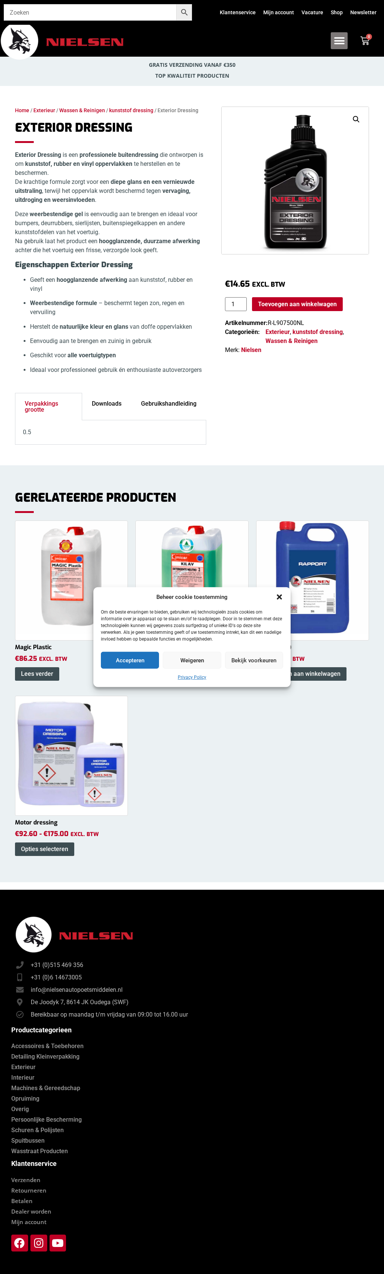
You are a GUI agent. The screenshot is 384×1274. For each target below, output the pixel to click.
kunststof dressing (131, 110)
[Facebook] (19, 1243)
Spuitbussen (28, 1140)
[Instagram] (38, 1243)
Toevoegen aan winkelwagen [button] (301, 673)
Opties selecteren (44, 849)
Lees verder (37, 673)
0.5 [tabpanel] (27, 432)
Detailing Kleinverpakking (45, 1056)
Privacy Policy (192, 677)
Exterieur (44, 110)
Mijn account (278, 12)
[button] (279, 597)
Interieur (22, 1077)
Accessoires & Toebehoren (47, 1046)
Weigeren (192, 660)
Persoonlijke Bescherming (46, 1119)
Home (22, 110)
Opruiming (25, 1098)
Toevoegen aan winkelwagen (297, 304)
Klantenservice (238, 12)
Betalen (22, 1201)
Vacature (312, 12)
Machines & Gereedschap (45, 1088)
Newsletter (363, 12)
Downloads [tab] (107, 403)
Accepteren (130, 660)
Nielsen (251, 349)
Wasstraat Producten (39, 1151)
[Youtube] (58, 1243)
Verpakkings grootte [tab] (41, 406)
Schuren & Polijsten (37, 1130)
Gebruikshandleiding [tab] (168, 403)
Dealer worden (31, 1211)
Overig (20, 1109)
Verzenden (25, 1180)
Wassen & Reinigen (82, 110)
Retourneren (28, 1190)
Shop (337, 12)
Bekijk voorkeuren (253, 660)
